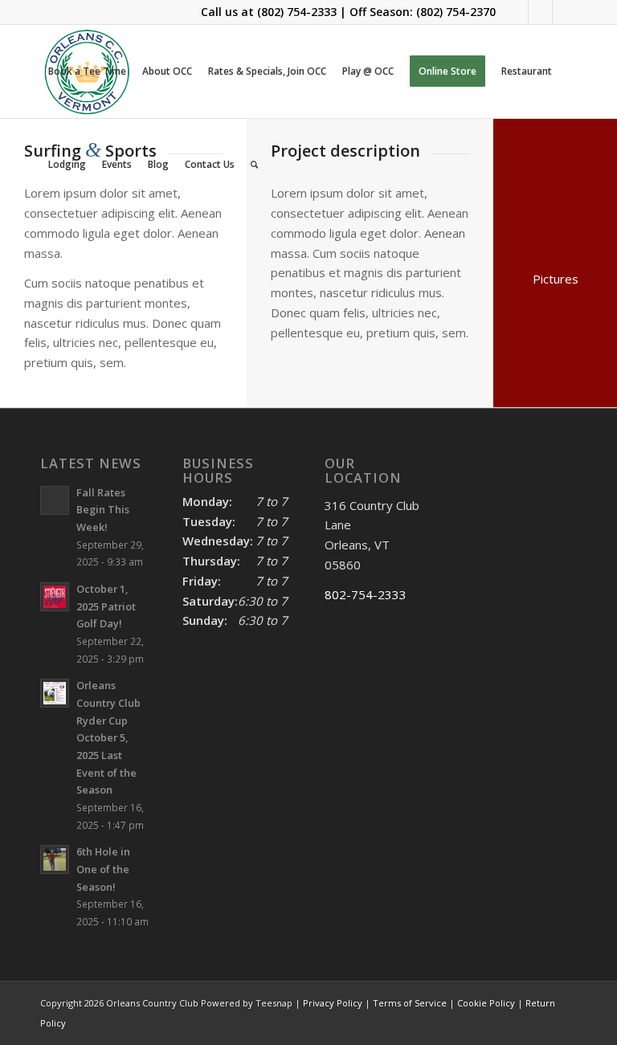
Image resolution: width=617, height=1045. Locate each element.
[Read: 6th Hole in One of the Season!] (54, 859)
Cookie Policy (486, 1003)
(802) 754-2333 (297, 11)
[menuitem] (87, 71)
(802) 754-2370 (456, 11)
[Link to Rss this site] (565, 12)
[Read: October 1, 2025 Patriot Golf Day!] (54, 596)
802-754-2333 (366, 594)
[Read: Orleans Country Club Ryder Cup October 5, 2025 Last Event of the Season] (54, 693)
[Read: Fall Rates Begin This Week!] (54, 500)
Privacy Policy (332, 1003)
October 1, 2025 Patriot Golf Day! (106, 606)
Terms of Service (410, 1003)
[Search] (254, 164)
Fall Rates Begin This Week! (102, 509)
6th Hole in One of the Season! (103, 868)
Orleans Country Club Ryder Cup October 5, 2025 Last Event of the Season (108, 737)
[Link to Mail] (540, 12)
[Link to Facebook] (516, 12)
